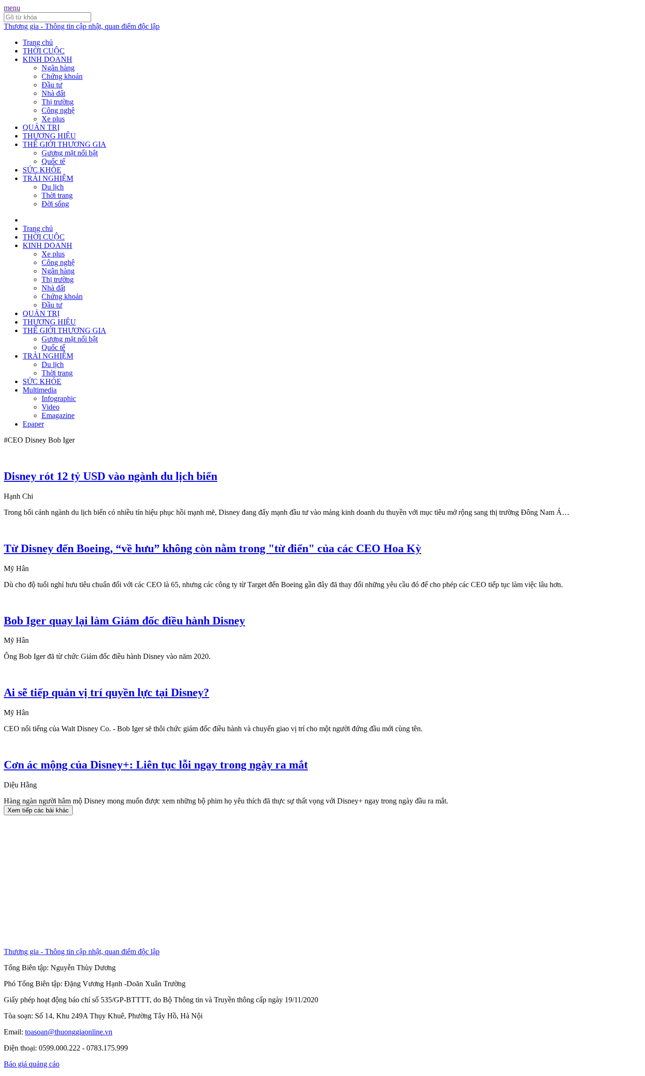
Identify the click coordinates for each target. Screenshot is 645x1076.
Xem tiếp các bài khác (38, 810)
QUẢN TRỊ (41, 127)
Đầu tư (52, 85)
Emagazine (58, 415)
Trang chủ (38, 42)
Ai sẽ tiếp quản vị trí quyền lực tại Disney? (106, 692)
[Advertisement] (287, 881)
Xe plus (53, 119)
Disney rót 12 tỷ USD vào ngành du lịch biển (110, 476)
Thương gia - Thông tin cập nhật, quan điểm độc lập (82, 26)
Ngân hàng (58, 68)
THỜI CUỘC (44, 51)
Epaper (33, 424)
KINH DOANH (47, 59)
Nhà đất (53, 93)
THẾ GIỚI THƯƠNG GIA (64, 144)
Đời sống (55, 204)
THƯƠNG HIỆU (49, 136)
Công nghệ (58, 110)
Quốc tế (53, 161)
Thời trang (57, 195)
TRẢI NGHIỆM (48, 178)
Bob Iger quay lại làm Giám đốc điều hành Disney (124, 621)
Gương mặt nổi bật (70, 153)
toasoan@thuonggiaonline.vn (68, 1032)
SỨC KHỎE (42, 170)
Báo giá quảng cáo (31, 1064)
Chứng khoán (62, 76)
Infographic (59, 398)
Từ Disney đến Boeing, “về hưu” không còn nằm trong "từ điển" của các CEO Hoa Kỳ (212, 548)
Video (50, 407)
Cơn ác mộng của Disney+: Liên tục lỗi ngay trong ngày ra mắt (156, 765)
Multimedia (40, 390)
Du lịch (53, 187)
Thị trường (58, 102)
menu (12, 8)
